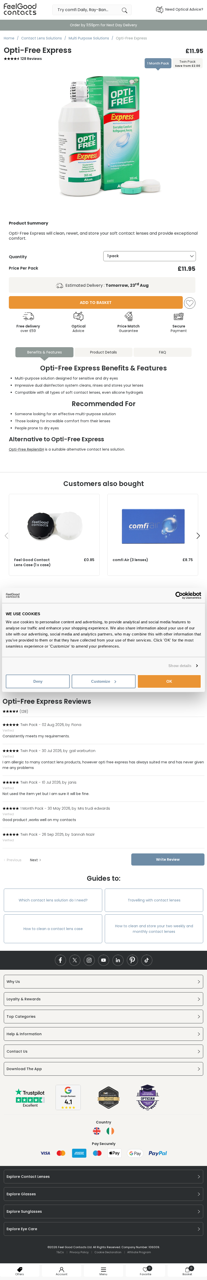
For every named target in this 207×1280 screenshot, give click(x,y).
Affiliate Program (139, 1252)
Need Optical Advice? (184, 9)
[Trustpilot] (30, 1105)
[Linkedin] (118, 960)
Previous (14, 860)
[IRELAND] (110, 1131)
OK (169, 681)
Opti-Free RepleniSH (26, 449)
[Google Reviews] (68, 1108)
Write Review (168, 859)
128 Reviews (31, 58)
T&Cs (60, 1252)
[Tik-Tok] (146, 960)
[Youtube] (103, 960)
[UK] (96, 1131)
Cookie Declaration (107, 1252)
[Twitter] (75, 960)
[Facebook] (60, 960)
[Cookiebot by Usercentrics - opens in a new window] (179, 595)
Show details (179, 666)
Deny (37, 681)
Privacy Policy (79, 1252)
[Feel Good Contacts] (20, 10)
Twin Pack (187, 63)
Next (34, 860)
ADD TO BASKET (96, 302)
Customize (100, 681)
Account (61, 1274)
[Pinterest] (132, 960)
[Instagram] (89, 960)
